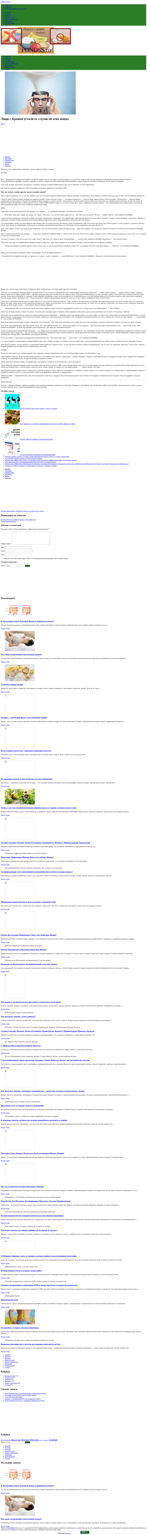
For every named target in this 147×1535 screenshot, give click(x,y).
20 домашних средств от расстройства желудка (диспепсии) (26, 779)
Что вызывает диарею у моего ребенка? (18, 1016)
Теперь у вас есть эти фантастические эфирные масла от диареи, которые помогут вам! (39, 808)
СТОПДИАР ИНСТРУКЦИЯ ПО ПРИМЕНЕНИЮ (37, 455)
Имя (3, 547)
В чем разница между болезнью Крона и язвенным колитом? (27, 621)
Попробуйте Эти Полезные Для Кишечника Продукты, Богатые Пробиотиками (35, 1201)
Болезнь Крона (10, 23)
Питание (8, 16)
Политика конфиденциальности (16, 9)
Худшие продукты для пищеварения (43, 462)
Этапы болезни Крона (8, 521)
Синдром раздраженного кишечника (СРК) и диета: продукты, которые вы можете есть (39, 1285)
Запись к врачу (10, 17)
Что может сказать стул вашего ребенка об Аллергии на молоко (29, 1230)
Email (3, 551)
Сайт (2, 555)
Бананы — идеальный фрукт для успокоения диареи (24, 717)
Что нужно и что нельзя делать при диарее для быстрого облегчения (31, 1002)
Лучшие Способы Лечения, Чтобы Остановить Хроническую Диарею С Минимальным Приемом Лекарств (47, 1031)
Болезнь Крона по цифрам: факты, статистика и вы (18, 519)
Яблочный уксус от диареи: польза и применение (22, 1105)
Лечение (8, 14)
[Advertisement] (61, 140)
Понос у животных (11, 19)
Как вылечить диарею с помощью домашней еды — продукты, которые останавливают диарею (43, 1091)
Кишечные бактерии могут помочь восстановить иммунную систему (31, 1344)
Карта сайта (9, 5)
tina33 (3, 124)
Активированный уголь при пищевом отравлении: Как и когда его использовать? (37, 872)
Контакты (8, 7)
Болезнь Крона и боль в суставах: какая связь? (53, 456)
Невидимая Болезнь (9, 1300)
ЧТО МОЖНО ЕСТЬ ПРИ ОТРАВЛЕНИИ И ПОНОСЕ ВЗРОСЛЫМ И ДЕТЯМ (47, 424)
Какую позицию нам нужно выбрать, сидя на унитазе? (38, 408)
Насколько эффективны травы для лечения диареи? (59, 460)
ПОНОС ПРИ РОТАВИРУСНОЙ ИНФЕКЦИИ (36, 439)
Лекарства (8, 21)
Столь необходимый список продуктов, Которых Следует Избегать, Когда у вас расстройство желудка (45, 1060)
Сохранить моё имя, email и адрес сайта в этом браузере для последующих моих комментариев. (35, 558)
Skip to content (5, 2)
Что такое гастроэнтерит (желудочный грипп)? (21, 654)
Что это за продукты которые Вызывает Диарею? (22, 1187)
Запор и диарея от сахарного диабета (44, 465)
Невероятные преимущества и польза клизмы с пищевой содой (28, 902)
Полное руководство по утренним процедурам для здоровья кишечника (32, 1216)
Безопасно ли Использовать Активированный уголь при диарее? (29, 964)
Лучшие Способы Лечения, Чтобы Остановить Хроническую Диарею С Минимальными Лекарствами (45, 843)
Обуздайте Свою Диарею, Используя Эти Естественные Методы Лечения (32, 1153)
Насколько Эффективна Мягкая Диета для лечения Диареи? (27, 857)
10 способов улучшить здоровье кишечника (20, 1328)
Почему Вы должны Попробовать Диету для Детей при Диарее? (28, 935)
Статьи (7, 25)
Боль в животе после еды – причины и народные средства (26, 751)
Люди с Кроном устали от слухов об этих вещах (27, 511)
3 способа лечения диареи (33, 458)
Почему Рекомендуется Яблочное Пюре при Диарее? (23, 950)
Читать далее (5, 628)
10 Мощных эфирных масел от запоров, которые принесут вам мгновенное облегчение (38, 1256)
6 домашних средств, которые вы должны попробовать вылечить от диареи (34, 1120)
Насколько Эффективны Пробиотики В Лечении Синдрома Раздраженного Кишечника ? (98, 464)
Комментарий (6, 544)
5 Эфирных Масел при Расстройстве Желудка (21, 1046)
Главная (7, 12)
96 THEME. (11, 1528)
